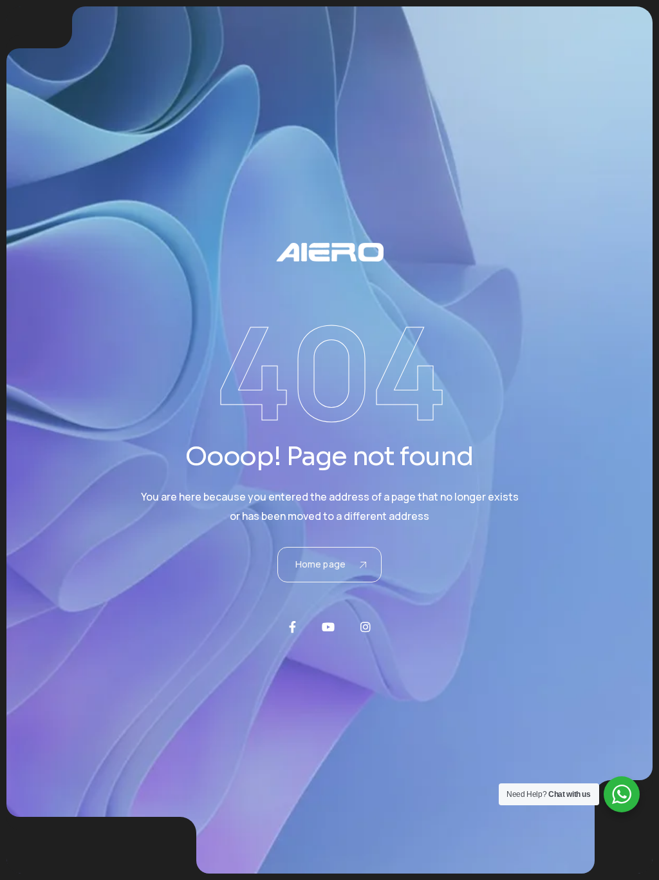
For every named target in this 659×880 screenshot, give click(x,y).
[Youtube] (328, 627)
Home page (320, 564)
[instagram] (365, 627)
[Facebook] (292, 627)
